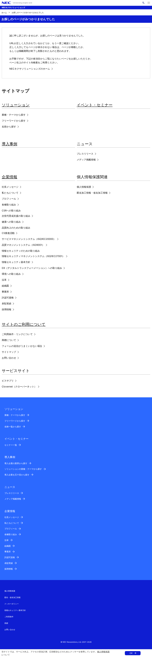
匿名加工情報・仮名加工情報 (92, 192)
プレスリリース (85, 153)
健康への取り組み (11, 221)
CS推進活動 (8, 233)
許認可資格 (8, 297)
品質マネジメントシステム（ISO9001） (23, 244)
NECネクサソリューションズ (13, 7)
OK (131, 653)
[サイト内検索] (143, 3)
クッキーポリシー (11, 604)
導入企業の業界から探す (15, 463)
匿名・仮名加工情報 (12, 597)
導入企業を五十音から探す (16, 474)
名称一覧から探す (12, 426)
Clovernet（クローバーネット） (19, 386)
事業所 (5, 291)
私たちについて (10, 192)
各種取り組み (9, 204)
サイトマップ (9, 351)
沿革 (4, 279)
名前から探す (9, 126)
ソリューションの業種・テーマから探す (23, 469)
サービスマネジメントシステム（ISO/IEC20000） (29, 238)
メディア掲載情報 (86, 159)
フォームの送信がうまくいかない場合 (22, 345)
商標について (9, 340)
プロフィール (9, 198)
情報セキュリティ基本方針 (16, 262)
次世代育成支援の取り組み (16, 215)
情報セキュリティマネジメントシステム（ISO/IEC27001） (33, 256)
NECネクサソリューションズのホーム (29, 68)
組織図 (5, 285)
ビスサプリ (8, 380)
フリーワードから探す (14, 120)
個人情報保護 (103, 651)
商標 (6, 623)
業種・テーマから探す (14, 114)
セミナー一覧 (10, 445)
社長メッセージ (10, 186)
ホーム (4, 12)
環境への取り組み (11, 273)
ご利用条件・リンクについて (17, 334)
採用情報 (6, 309)
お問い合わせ (9, 357)
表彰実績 (6, 303)
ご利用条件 (8, 617)
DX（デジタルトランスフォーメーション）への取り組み (32, 267)
